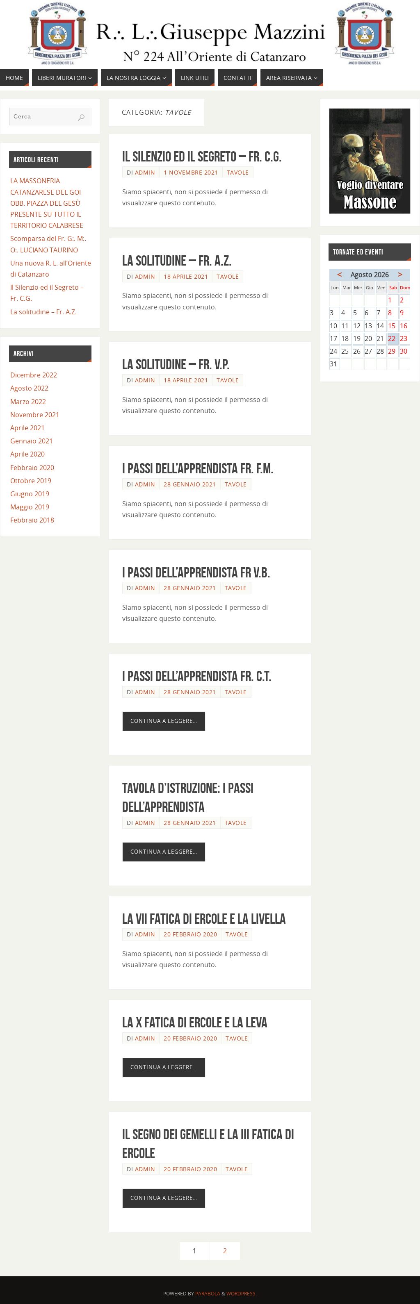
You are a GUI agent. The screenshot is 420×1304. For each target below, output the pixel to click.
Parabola (207, 1293)
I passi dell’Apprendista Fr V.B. (196, 572)
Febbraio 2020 (32, 467)
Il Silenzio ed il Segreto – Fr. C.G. (202, 156)
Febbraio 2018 (32, 520)
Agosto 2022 (29, 388)
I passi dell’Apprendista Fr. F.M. (198, 468)
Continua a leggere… (163, 721)
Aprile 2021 (27, 427)
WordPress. (241, 1293)
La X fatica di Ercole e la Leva (194, 1022)
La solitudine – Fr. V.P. (176, 364)
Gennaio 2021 (31, 440)
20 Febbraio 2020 (190, 934)
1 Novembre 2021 (191, 172)
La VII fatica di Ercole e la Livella (204, 919)
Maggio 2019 (29, 506)
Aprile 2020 (27, 454)
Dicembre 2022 (33, 374)
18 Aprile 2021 (186, 276)
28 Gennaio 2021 (190, 484)
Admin (145, 172)
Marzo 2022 (28, 401)
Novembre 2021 (34, 414)
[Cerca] (81, 118)
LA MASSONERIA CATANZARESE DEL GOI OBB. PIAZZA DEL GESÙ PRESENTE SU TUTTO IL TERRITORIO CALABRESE (46, 203)
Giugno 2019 (29, 493)
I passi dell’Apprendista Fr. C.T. (197, 676)
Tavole (238, 172)
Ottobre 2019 (30, 480)
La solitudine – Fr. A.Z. (177, 260)
